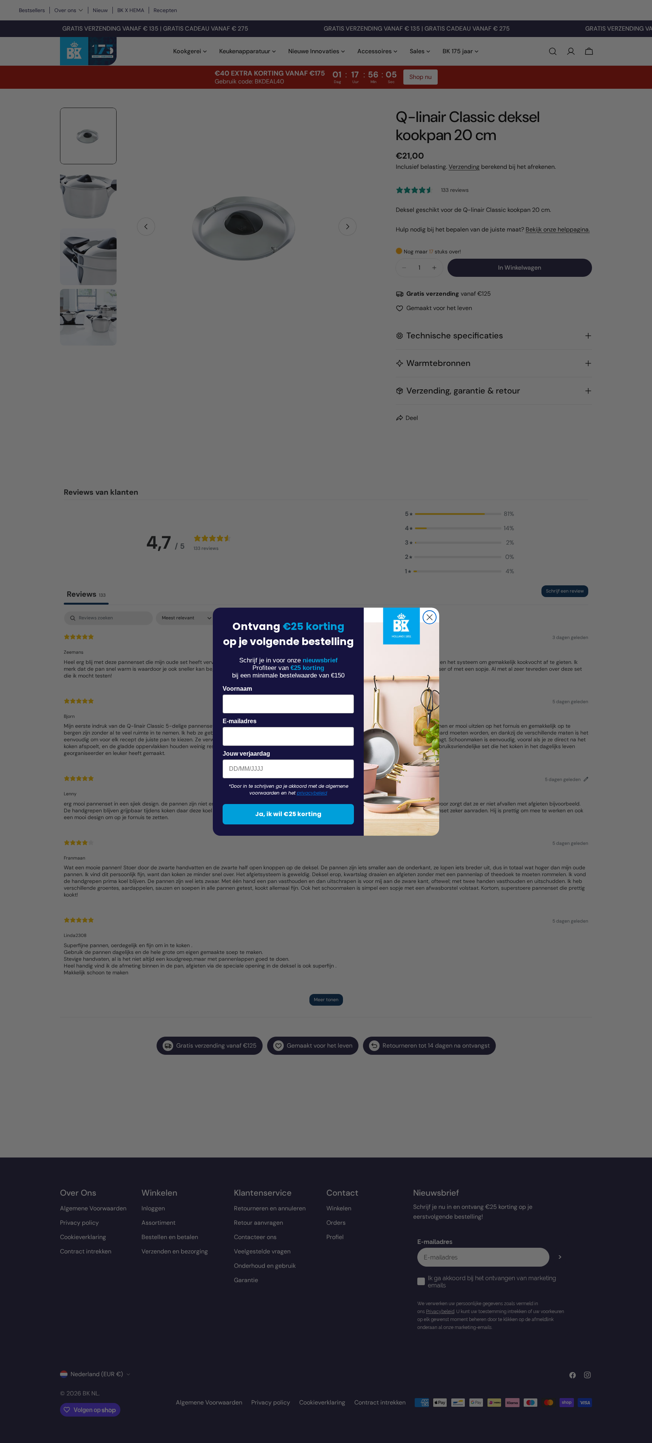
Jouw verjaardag (246, 753)
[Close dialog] (429, 617)
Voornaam (237, 688)
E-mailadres (240, 721)
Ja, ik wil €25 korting (288, 814)
